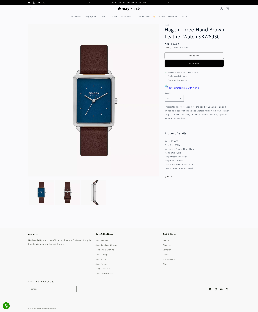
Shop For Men (102, 264)
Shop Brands (101, 259)
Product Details (175, 133)
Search (166, 240)
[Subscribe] (73, 289)
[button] (31, 9)
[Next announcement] (168, 2)
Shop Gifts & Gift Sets (105, 250)
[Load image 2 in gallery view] (67, 192)
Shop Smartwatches (104, 273)
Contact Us (168, 250)
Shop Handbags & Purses (106, 245)
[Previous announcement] (90, 2)
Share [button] (169, 176)
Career (166, 254)
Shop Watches (102, 240)
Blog (165, 264)
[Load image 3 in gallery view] (93, 192)
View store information (177, 80)
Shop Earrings (102, 254)
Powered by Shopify (49, 308)
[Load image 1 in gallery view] (41, 192)
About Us (167, 245)
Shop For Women (103, 269)
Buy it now (194, 63)
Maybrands (38, 308)
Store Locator (169, 259)
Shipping (168, 48)
